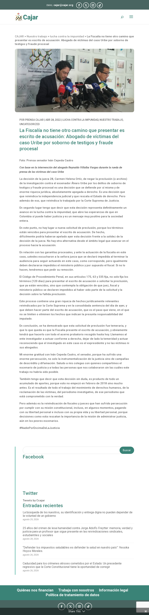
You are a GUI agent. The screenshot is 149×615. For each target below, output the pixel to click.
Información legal (113, 590)
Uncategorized (29, 124)
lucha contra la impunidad (80, 119)
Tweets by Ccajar (34, 500)
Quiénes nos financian (35, 590)
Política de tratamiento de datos (72, 595)
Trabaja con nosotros (76, 590)
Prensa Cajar (34, 119)
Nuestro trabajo (111, 119)
